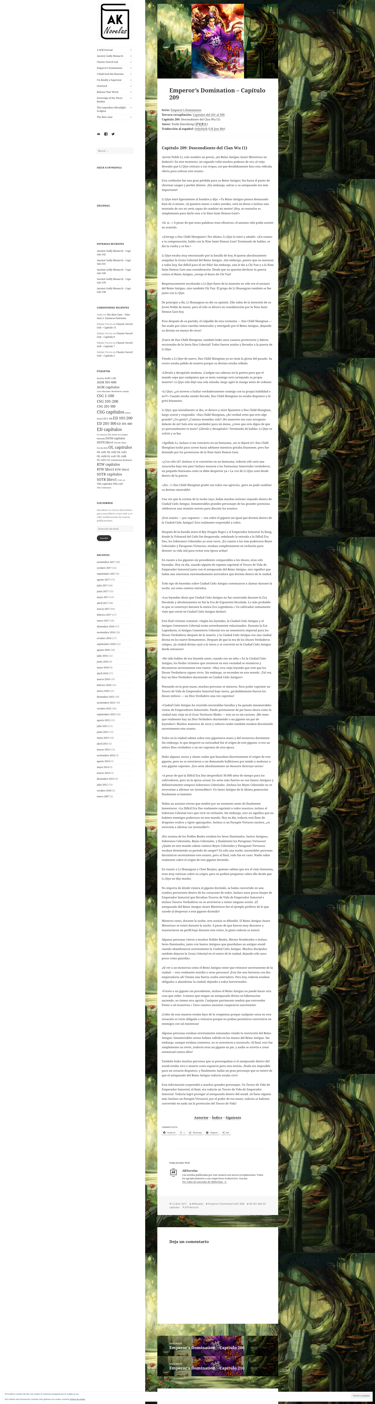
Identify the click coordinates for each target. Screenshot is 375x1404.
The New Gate (104, 117)
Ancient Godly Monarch (110, 56)
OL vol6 (121, 456)
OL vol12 (102, 460)
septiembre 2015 (106, 714)
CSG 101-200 (107, 401)
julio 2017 (102, 585)
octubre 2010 (104, 790)
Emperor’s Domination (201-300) (226, 1203)
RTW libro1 (105, 469)
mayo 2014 (103, 767)
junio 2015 (102, 732)
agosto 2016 (103, 650)
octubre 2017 (104, 568)
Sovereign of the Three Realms (109, 99)
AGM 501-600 (106, 382)
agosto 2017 (103, 579)
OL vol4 (101, 456)
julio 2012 (102, 784)
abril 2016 (102, 673)
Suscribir (104, 538)
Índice (217, 1117)
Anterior (201, 1117)
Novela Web (102, 448)
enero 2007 (103, 796)
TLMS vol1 (121, 480)
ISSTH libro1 (105, 442)
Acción (100, 378)
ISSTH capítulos (115, 438)
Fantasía (101, 438)
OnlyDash (201, 129)
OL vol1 (101, 452)
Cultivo (128, 413)
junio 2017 (102, 591)
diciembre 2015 (105, 696)
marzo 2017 (103, 609)
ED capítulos (109, 429)
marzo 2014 (103, 773)
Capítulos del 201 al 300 (209, 115)
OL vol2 (111, 452)
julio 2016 (102, 655)
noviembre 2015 (106, 702)
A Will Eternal (105, 50)
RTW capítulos (108, 464)
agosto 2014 (103, 761)
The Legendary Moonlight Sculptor (111, 109)
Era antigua (123, 435)
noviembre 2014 (106, 755)
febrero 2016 (104, 685)
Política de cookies (77, 1399)
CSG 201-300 (106, 406)
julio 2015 (102, 726)
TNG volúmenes (104, 487)
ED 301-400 (124, 424)
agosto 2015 (103, 720)
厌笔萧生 (201, 124)
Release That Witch (108, 92)
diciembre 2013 (105, 778)
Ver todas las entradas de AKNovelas (203, 1182)
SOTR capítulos (109, 474)
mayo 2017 (103, 597)
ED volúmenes (102, 435)
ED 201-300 (106, 423)
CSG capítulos (110, 412)
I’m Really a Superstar (109, 80)
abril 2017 (102, 603)
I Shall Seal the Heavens (110, 74)
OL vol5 (111, 456)
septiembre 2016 (106, 644)
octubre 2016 (104, 638)
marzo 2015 (103, 749)
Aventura (116, 391)
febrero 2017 (104, 614)
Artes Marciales (104, 391)
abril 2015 (102, 743)
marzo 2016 (103, 679)
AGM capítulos (108, 387)
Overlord (102, 86)
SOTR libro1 (107, 479)
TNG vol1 (118, 483)
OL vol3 (122, 452)
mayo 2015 (103, 737)
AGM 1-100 (110, 378)
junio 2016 (102, 661)
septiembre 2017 (106, 573)
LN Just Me (216, 129)
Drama (100, 418)
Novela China (120, 442)
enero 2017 (103, 620)
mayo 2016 (103, 667)
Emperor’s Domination (109, 68)
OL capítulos (120, 447)
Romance (127, 460)
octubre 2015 (104, 708)
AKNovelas (197, 1203)
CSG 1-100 (105, 395)
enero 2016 (103, 691)
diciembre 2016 (105, 626)
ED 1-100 (107, 418)
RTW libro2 (122, 469)
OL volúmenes (114, 459)
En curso (112, 434)
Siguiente (233, 1117)
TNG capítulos (104, 483)
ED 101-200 (122, 417)
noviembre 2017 (106, 562)
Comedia (125, 391)
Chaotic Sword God (107, 62)
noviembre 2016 (106, 632)
